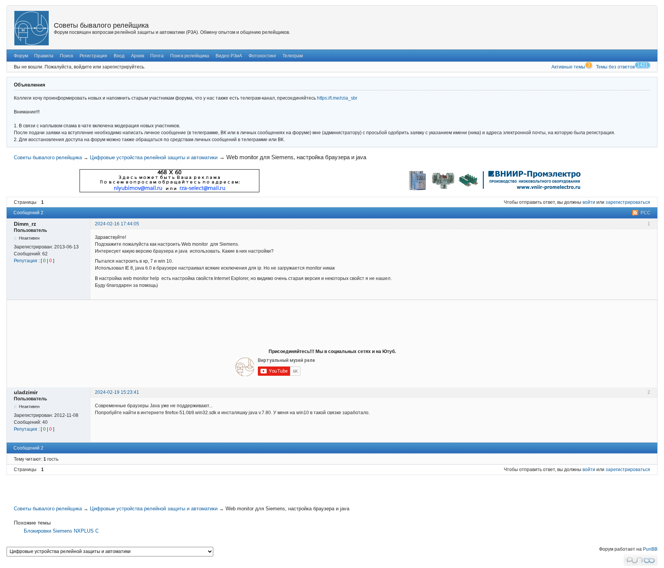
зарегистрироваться (628, 202)
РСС (646, 212)
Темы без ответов (615, 67)
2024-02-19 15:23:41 (117, 392)
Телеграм (292, 55)
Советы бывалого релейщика (101, 25)
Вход (119, 55)
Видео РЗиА (229, 55)
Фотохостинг (262, 55)
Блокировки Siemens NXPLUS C (61, 531)
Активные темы (568, 67)
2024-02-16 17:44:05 (117, 224)
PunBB (650, 549)
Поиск (66, 55)
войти (589, 202)
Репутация (25, 260)
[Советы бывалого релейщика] (31, 28)
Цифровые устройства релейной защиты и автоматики (153, 157)
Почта (157, 55)
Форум (21, 55)
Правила (43, 55)
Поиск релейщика (189, 55)
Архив (137, 55)
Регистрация (93, 55)
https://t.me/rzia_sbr (337, 98)
